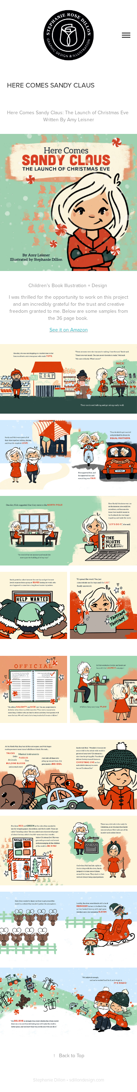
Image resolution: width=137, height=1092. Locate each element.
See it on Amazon (69, 329)
